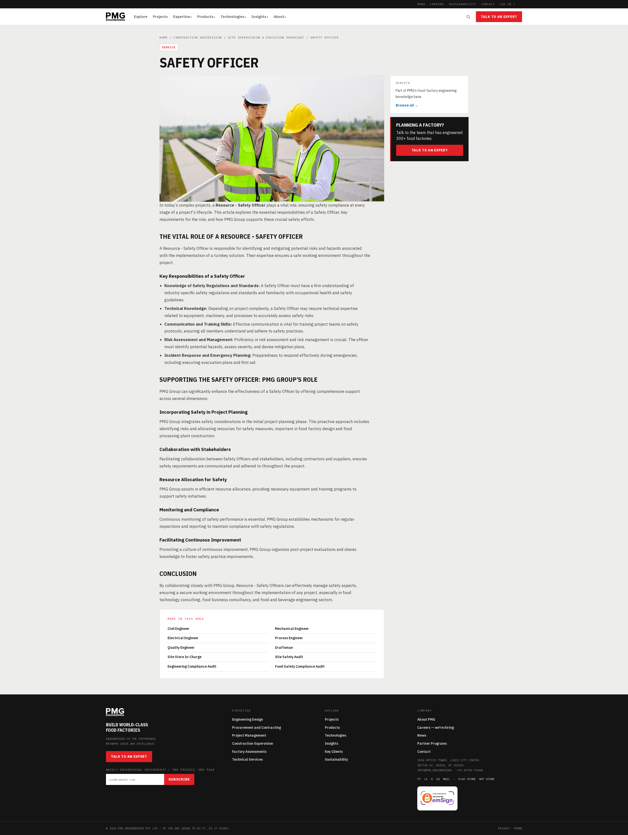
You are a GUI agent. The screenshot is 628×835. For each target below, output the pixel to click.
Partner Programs (432, 743)
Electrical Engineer (183, 638)
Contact (424, 751)
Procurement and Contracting (256, 727)
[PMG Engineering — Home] (115, 17)
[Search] (468, 17)
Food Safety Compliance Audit (300, 666)
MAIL (446, 779)
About (279, 16)
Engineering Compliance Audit (192, 666)
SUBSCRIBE (179, 779)
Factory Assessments (249, 751)
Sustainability (336, 759)
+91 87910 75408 (470, 770)
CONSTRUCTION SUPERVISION (197, 37)
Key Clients (334, 751)
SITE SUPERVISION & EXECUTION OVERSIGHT (266, 37)
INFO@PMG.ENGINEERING (434, 770)
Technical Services (247, 759)
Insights (258, 16)
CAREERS (437, 4)
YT (419, 779)
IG (438, 779)
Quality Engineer (181, 647)
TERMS (517, 828)
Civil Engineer (178, 628)
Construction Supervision (252, 743)
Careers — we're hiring (435, 727)
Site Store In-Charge (184, 657)
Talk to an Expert (499, 16)
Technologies (232, 16)
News (421, 735)
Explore (140, 16)
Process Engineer (289, 638)
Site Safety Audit (289, 657)
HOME (163, 37)
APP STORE (487, 779)
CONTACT (488, 4)
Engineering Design (247, 719)
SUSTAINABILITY (462, 4)
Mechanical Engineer (292, 628)
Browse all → (407, 105)
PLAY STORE (467, 779)
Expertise (181, 16)
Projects (160, 16)
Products (205, 16)
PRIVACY (504, 828)
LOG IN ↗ (507, 4)
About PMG (426, 719)
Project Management (249, 735)
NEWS (421, 4)
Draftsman (284, 647)
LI (426, 779)
